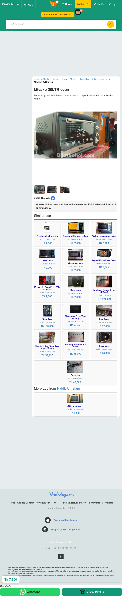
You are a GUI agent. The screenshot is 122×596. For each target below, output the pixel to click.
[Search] (110, 24)
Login (114, 4)
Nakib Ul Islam (54, 95)
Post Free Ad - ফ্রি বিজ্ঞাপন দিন (57, 14)
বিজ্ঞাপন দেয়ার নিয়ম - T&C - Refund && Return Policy (61, 502)
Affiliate (109, 502)
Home (12, 502)
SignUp (100, 4)
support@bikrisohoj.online (65, 529)
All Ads (28, 4)
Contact (30, 502)
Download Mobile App (66, 520)
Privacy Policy (95, 502)
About (20, 502)
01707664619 (95, 591)
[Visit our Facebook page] (61, 556)
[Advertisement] (61, 53)
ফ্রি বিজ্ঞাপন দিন (83, 4)
